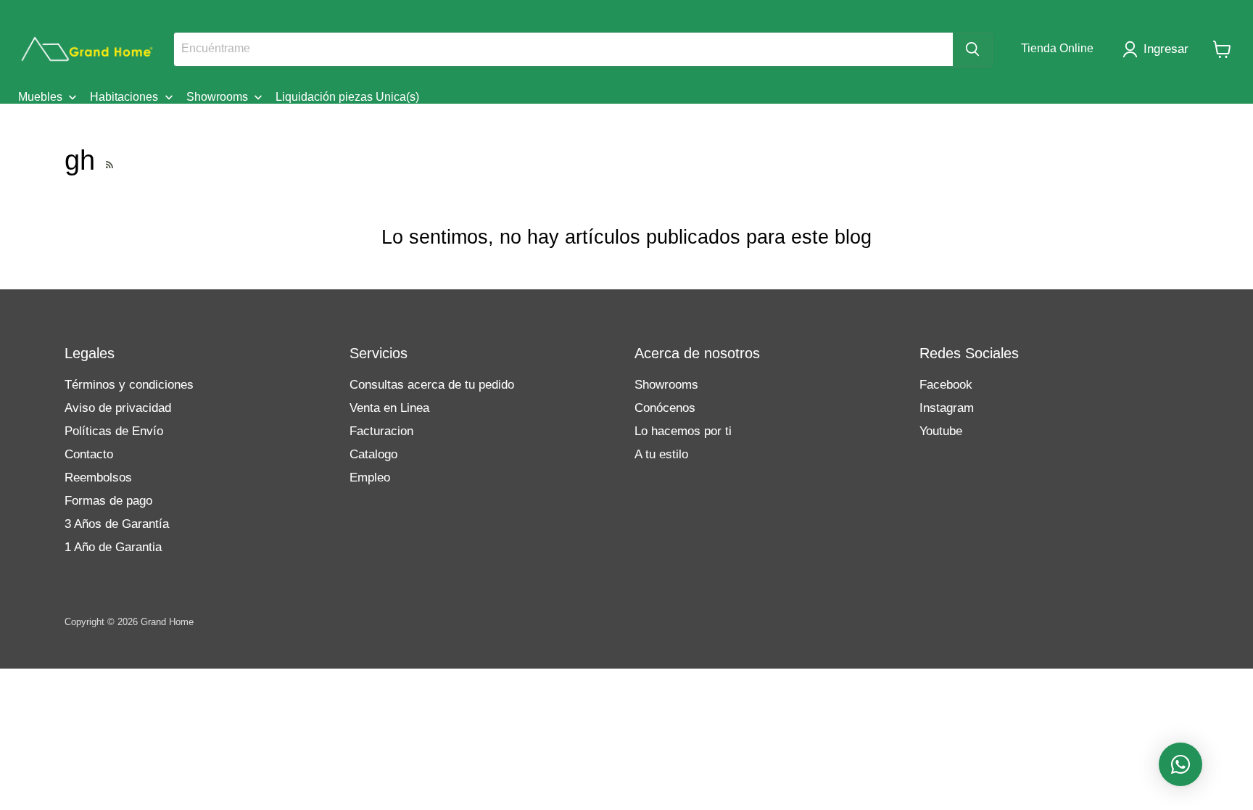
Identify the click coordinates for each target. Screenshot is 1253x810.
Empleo (370, 477)
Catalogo (373, 454)
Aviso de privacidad (118, 408)
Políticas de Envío (114, 431)
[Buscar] (972, 49)
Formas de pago (108, 501)
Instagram (946, 408)
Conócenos (664, 408)
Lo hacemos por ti (683, 431)
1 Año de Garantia (113, 547)
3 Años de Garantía (117, 524)
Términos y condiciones (129, 385)
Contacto (89, 454)
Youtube (940, 431)
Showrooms (666, 385)
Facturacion (381, 431)
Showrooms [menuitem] (217, 97)
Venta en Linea (389, 408)
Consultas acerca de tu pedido (432, 385)
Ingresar (1166, 49)
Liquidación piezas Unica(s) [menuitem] (347, 97)
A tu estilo (661, 454)
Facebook (945, 385)
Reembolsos (98, 477)
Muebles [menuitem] (40, 97)
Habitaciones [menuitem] (124, 97)
